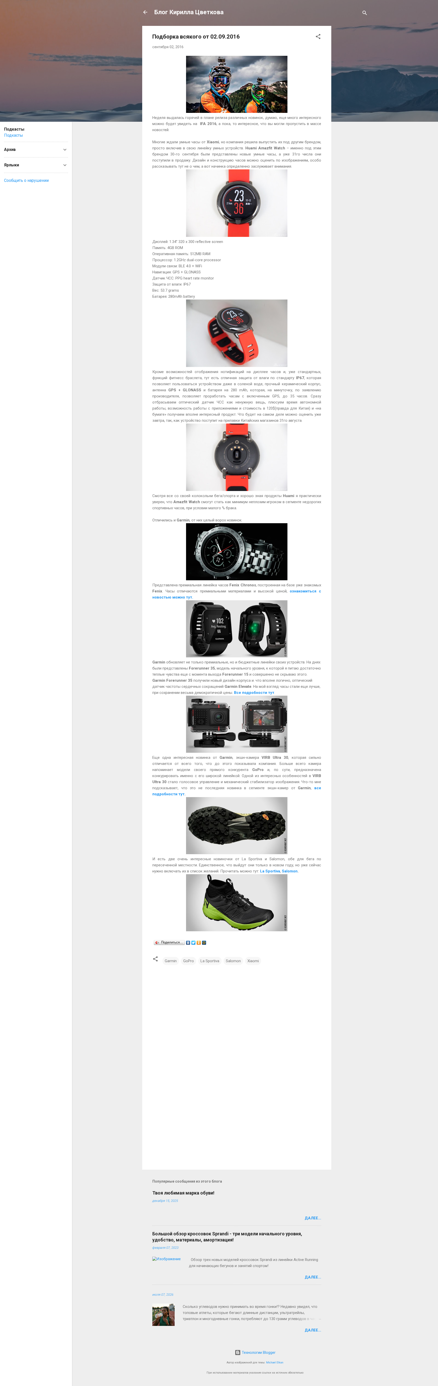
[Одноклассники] (199, 942)
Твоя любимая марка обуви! (183, 1193)
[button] (318, 37)
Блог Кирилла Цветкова (189, 12)
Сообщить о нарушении (26, 180)
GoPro (188, 961)
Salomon (290, 871)
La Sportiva (270, 871)
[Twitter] (193, 942)
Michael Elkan (274, 1362)
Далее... (313, 1218)
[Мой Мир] (204, 942)
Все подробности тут (254, 692)
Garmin (171, 961)
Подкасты (13, 135)
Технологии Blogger (258, 1352)
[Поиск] (365, 14)
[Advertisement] (351, 102)
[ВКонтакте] (188, 942)
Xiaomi (253, 961)
